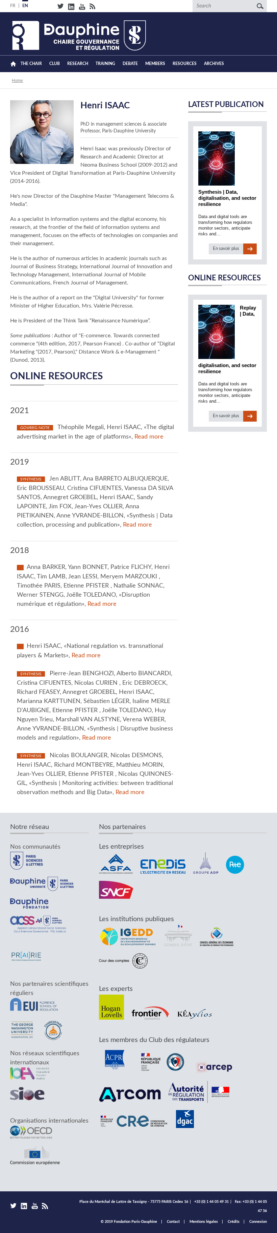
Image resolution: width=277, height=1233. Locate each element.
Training (105, 64)
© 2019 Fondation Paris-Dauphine (129, 1222)
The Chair (31, 64)
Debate (130, 64)
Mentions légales (204, 1222)
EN (25, 6)
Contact (173, 1222)
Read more (148, 437)
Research (77, 64)
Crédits (234, 1222)
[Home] (78, 35)
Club (54, 64)
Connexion (258, 1222)
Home (13, 64)
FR (12, 6)
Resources (185, 64)
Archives (214, 64)
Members (155, 64)
